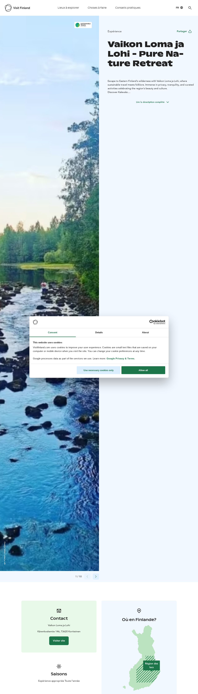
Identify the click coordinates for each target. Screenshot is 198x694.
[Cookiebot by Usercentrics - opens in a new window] (151, 322)
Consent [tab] (52, 332)
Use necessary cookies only (99, 370)
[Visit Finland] (17, 8)
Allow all (143, 370)
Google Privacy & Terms (120, 358)
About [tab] (145, 332)
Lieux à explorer (68, 7)
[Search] (190, 8)
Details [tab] (99, 332)
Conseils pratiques (127, 7)
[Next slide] (96, 576)
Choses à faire (97, 7)
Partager (182, 31)
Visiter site (59, 640)
